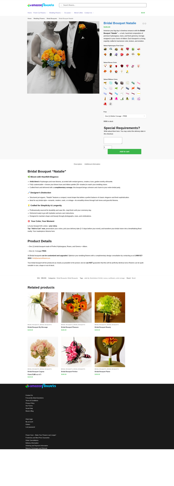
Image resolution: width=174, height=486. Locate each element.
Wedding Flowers (39, 18)
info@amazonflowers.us (41, 258)
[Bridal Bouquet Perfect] (76, 352)
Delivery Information (32, 443)
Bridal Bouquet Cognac (36, 371)
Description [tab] (78, 164)
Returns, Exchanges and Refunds (36, 448)
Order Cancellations (32, 440)
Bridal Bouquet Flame (102, 371)
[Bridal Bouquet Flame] (110, 352)
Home (29, 18)
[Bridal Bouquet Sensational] (143, 24)
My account (29, 422)
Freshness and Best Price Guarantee (37, 437)
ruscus (105, 278)
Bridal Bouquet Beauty (103, 327)
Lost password (30, 427)
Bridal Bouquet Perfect (69, 371)
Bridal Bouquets (52, 18)
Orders (28, 424)
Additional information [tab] (92, 164)
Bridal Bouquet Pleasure (70, 327)
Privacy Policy (30, 403)
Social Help (29, 408)
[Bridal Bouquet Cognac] (43, 352)
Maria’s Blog (30, 411)
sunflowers (111, 278)
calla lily (86, 278)
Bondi (134, 278)
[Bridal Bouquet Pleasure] (76, 307)
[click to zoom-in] (63, 57)
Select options (43, 334)
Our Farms (29, 406)
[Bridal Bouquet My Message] (43, 307)
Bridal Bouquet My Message (38, 327)
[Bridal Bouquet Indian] (145, 24)
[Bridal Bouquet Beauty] (110, 307)
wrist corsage (120, 278)
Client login (29, 419)
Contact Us (29, 395)
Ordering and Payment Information (37, 445)
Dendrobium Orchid (96, 278)
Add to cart (124, 152)
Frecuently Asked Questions (35, 398)
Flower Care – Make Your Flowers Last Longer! (41, 435)
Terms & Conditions (32, 400)
